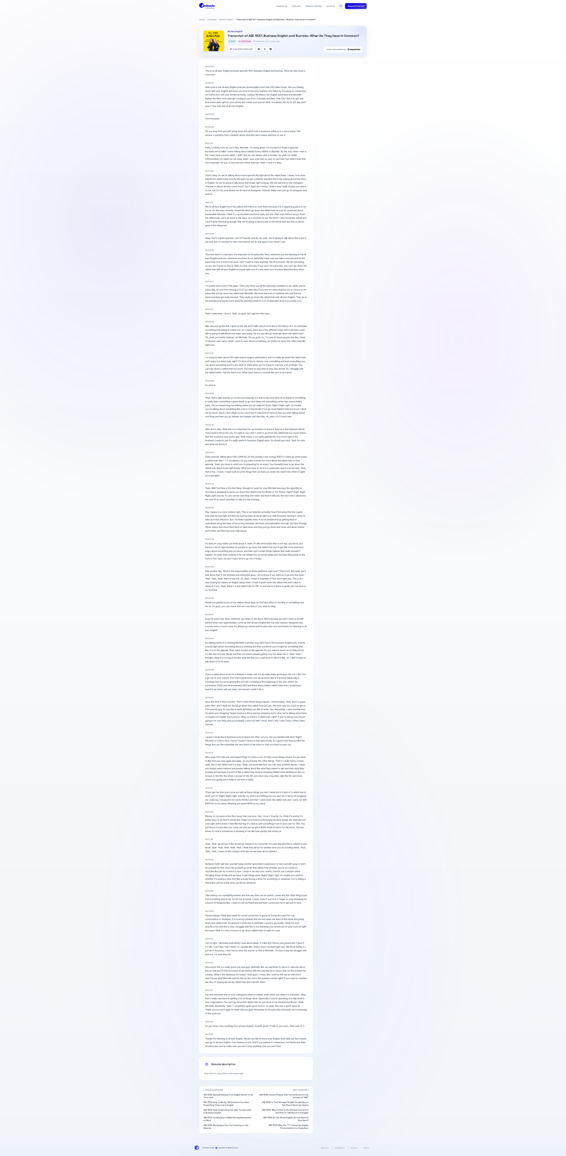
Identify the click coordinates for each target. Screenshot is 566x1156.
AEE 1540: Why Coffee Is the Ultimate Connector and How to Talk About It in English (285, 1111)
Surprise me (281, 6)
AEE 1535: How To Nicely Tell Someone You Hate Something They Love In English (226, 1103)
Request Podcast (356, 6)
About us (331, 6)
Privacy (354, 1148)
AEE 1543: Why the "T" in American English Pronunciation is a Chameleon (288, 1126)
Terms (366, 1148)
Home (202, 19)
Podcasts (296, 6)
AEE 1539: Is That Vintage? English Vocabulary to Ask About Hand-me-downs (285, 1103)
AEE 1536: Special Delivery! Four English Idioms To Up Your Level (228, 1096)
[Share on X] (264, 49)
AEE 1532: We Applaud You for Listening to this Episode (226, 1126)
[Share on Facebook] (258, 49)
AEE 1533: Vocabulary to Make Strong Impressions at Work (227, 1119)
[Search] (341, 6)
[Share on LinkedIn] (270, 49)
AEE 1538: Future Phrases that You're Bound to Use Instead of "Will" (283, 1096)
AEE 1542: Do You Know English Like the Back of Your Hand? (285, 1119)
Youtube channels (313, 6)
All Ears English (226, 19)
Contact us (340, 1148)
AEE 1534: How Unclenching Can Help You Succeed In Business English (227, 1111)
